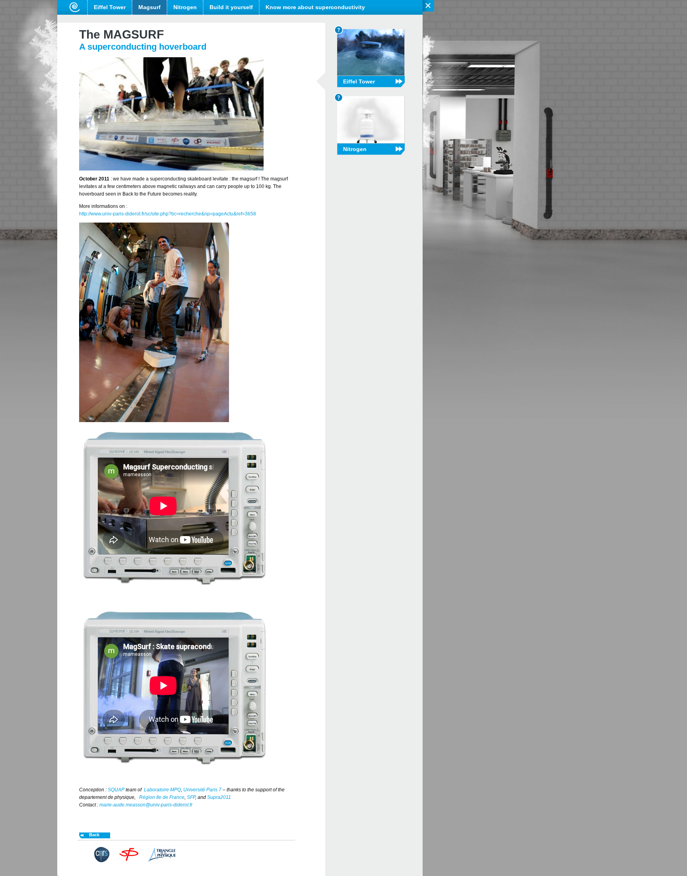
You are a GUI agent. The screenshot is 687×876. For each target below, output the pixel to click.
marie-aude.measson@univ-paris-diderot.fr (145, 805)
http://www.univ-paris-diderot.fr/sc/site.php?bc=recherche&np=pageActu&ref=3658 (167, 214)
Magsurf (149, 7)
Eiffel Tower (110, 7)
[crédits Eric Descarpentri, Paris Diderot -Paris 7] (171, 169)
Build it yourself (231, 7)
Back (94, 834)
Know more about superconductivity (315, 7)
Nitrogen (185, 7)
